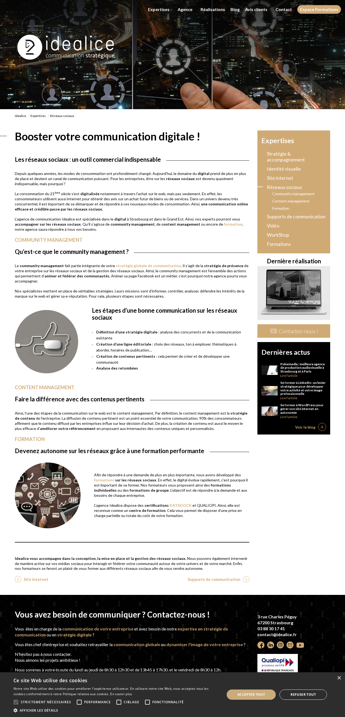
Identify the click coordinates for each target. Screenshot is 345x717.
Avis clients (256, 9)
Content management (291, 201)
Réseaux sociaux (284, 187)
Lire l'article (288, 376)
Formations (279, 244)
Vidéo (273, 226)
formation (233, 224)
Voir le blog (305, 427)
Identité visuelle (284, 169)
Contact (283, 9)
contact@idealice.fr (277, 634)
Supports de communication (214, 579)
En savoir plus (121, 694)
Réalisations (213, 9)
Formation (280, 208)
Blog (235, 9)
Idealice (20, 116)
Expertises (159, 9)
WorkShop (278, 235)
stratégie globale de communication (148, 265)
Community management (293, 193)
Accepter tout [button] (251, 694)
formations (104, 480)
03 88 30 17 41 (271, 628)
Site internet (35, 579)
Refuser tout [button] (303, 694)
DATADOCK (181, 505)
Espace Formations (319, 9)
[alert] (172, 694)
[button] (116, 710)
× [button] (339, 678)
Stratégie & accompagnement (286, 157)
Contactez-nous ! (298, 331)
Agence (185, 9)
